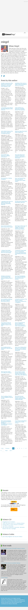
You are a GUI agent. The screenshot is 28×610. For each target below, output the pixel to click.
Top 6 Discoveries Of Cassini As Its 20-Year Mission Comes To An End (6, 324)
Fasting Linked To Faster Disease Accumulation (12, 524)
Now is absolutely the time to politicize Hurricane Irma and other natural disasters (20, 324)
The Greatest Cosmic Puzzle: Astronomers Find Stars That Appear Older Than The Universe (21, 373)
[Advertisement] (14, 16)
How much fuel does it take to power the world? (7, 226)
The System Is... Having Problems (6, 179)
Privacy (22, 598)
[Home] (9, 34)
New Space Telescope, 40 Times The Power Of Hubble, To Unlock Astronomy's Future (21, 227)
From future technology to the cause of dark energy (21, 422)
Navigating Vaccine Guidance (8, 521)
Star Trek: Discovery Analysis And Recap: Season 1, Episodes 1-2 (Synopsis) (20, 156)
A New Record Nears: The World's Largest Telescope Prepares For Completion (21, 301)
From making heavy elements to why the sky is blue (6, 348)
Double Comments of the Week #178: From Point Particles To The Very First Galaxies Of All (7, 85)
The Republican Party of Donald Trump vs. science (13, 548)
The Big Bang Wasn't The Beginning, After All (21, 202)
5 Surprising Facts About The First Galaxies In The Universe (7, 109)
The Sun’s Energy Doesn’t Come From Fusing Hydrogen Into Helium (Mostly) (20, 398)
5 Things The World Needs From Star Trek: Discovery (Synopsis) (6, 251)
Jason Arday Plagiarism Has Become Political (12, 536)
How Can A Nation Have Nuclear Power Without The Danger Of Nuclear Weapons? (20, 349)
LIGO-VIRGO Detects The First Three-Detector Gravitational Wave (7, 132)
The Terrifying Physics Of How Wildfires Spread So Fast (7, 397)
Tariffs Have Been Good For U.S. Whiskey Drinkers (13, 523)
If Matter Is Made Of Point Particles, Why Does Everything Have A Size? (6, 277)
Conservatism (4, 577)
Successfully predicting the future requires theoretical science (6, 300)
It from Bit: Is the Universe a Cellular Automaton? (5, 155)
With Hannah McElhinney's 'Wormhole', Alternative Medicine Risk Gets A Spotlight (13, 528)
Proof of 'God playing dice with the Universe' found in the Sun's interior (20, 277)
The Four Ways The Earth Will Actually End (21, 132)
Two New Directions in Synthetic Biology (10, 563)
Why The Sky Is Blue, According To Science (6, 372)
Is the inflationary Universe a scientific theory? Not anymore (20, 109)
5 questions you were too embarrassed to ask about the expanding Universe (7, 203)
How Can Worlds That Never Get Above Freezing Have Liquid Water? (20, 180)
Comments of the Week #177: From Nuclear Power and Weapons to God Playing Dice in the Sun (20, 252)
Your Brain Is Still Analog (7, 526)
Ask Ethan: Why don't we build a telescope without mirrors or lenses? (21, 84)
